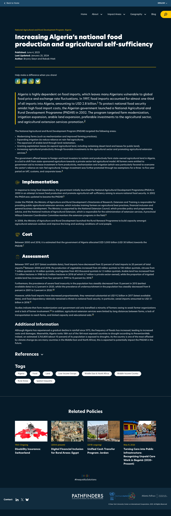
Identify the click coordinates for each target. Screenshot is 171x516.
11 (30, 302)
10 (54, 290)
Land (48, 374)
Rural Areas (23, 381)
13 (93, 314)
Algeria (21, 374)
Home (84, 14)
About (95, 14)
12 (51, 311)
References (27, 354)
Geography (136, 14)
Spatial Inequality (44, 381)
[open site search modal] (165, 14)
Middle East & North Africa (97, 374)
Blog (153, 14)
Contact (8, 500)
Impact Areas (114, 14)
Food (35, 374)
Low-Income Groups (67, 374)
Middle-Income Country (127, 374)
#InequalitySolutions (85, 480)
